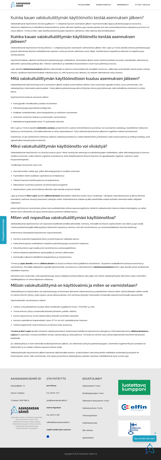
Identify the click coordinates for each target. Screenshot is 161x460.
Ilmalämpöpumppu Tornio (93, 393)
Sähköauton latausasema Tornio (95, 400)
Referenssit (123, 5)
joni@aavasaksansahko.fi (57, 400)
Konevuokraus (103, 5)
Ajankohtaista (88, 438)
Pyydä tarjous (142, 5)
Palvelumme (84, 5)
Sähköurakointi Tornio (91, 386)
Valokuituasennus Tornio (92, 408)
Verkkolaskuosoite (89, 423)
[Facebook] (48, 436)
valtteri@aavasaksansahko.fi (58, 422)
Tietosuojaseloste (89, 415)
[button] (3, 230)
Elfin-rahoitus (87, 430)
